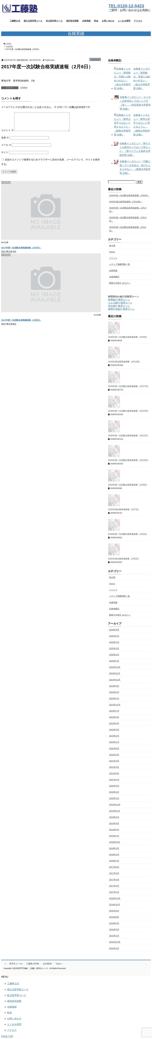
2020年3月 (114, 786)
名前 (5, 137)
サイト (4, 152)
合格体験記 (114, 277)
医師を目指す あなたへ (119, 283)
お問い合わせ (14, 1018)
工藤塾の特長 (32, 963)
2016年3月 (114, 929)
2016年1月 (114, 936)
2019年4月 (114, 817)
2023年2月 (114, 736)
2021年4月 (114, 761)
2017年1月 (114, 892)
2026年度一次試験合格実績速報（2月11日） (127, 229)
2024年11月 (114, 673)
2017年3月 (114, 879)
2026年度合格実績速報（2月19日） (125, 201)
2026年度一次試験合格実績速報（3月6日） (129, 195)
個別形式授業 (14, 1001)
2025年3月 (114, 648)
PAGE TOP (7, 1036)
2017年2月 (114, 886)
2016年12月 (114, 898)
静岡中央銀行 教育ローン (121, 309)
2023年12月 (114, 704)
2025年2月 (114, 654)
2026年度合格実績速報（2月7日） (124, 509)
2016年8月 (114, 917)
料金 (9, 1012)
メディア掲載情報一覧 (119, 264)
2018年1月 (114, 861)
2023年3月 (114, 729)
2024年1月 (114, 698)
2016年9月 (114, 911)
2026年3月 (114, 630)
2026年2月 (114, 636)
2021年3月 (114, 767)
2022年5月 (114, 748)
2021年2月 (114, 773)
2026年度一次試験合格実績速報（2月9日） (128, 485)
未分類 (112, 245)
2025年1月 (114, 661)
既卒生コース (15, 963)
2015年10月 (114, 942)
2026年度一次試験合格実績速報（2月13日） (128, 219)
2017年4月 (114, 873)
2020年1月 (114, 798)
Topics (112, 252)
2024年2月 (114, 692)
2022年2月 (114, 755)
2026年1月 (114, 642)
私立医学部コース (16, 995)
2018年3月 (114, 848)
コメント (7, 130)
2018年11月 (114, 842)
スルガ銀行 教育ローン (120, 303)
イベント (113, 258)
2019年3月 (114, 823)
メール (6, 145)
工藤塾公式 (13, 983)
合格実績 (95, 59)
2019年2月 (114, 829)
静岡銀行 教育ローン (119, 299)
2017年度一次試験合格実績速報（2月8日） (21, 320)
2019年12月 (114, 804)
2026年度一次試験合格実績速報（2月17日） (128, 209)
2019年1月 (114, 836)
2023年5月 (114, 717)
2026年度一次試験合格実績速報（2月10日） (129, 460)
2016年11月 (114, 904)
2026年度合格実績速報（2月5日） (124, 558)
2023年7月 (114, 711)
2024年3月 (114, 686)
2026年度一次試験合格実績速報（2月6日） (128, 534)
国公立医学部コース (17, 989)
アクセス (12, 1030)
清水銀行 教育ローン (119, 306)
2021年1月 (114, 779)
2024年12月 (114, 667)
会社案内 (47, 963)
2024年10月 (114, 680)
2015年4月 (114, 948)
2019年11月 (114, 811)
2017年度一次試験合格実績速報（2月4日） (21, 247)
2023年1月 (114, 742)
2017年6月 (114, 867)
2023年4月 (114, 723)
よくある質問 (14, 1024)
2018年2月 (114, 854)
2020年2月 (114, 792)
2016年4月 (114, 923)
